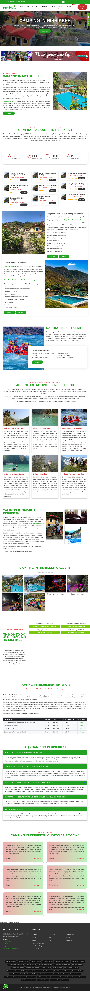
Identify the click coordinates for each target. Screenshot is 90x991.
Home (21, 6)
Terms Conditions (37, 949)
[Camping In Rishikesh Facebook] (62, 2)
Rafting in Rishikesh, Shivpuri (45, 684)
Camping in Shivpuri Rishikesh (19, 512)
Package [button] (35, 6)
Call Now (64, 256)
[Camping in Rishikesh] (12, 583)
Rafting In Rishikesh (32, 973)
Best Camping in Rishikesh (78, 961)
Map (50, 940)
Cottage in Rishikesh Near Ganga (62, 964)
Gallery (53, 6)
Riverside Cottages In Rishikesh (17, 973)
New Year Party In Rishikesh (28, 980)
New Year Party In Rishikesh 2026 (60, 977)
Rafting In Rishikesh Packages (60, 973)
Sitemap (68, 937)
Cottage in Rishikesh (31, 964)
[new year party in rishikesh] (45, 56)
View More (45, 31)
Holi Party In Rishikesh (43, 980)
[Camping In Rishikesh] (34, 602)
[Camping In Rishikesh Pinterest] (63, 2)
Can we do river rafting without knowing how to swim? (27, 766)
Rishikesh (6, 87)
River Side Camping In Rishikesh (62, 970)
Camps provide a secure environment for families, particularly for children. (36, 797)
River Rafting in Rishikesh (18, 967)
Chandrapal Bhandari (65, 987)
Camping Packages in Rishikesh (16, 964)
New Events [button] (69, 6)
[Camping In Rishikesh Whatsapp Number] (6, 986)
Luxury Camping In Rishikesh (15, 262)
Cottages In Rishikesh (77, 970)
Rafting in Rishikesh (63, 328)
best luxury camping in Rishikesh (33, 266)
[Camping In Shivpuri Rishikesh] (34, 583)
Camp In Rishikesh (47, 970)
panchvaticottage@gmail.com (11, 948)
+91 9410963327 (10, 2)
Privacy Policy (70, 934)
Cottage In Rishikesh (38, 943)
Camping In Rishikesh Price (34, 970)
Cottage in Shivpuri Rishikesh (45, 964)
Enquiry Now (82, 7)
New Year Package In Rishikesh (77, 977)
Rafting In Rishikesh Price (45, 973)
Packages (34, 937)
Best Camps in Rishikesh (43, 977)
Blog (50, 937)
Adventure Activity (37, 946)
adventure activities (24, 401)
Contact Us (60, 7)
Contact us (69, 940)
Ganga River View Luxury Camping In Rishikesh (65, 214)
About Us (34, 934)
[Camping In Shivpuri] (55, 583)
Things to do (52, 934)
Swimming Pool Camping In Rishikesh (16, 970)
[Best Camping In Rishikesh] (10, 7)
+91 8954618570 (20, 2)
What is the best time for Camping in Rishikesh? (23, 752)
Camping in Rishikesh (45, 20)
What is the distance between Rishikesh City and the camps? (29, 783)
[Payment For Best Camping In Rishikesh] (88, 19)
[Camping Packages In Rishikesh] (12, 602)
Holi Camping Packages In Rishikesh (59, 980)
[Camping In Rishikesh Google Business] (64, 2)
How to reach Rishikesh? (15, 809)
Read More (9, 113)
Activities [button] (44, 6)
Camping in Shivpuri (36, 961)
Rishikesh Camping (57, 967)
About (27, 6)
